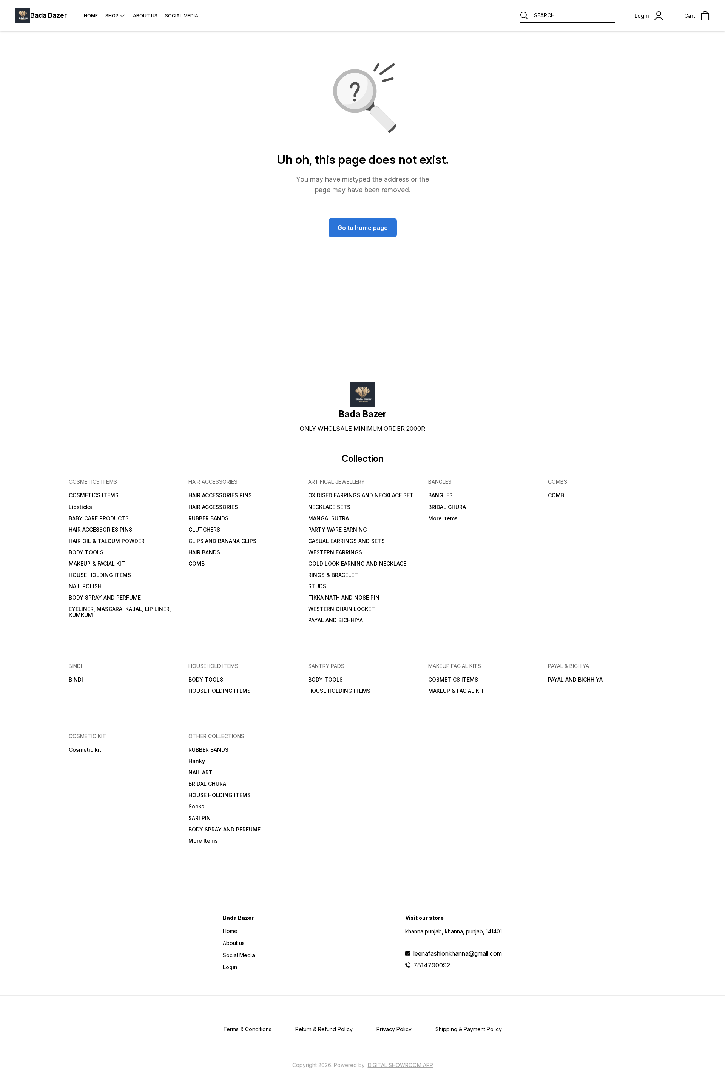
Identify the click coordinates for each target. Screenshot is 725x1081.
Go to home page (363, 227)
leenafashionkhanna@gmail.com (457, 953)
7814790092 (431, 965)
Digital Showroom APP (400, 1065)
